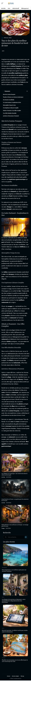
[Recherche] (28, 3)
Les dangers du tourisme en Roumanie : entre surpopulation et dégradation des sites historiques (13, 600)
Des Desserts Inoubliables (8, 99)
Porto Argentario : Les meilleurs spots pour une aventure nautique (14, 570)
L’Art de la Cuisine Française (9, 94)
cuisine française (16, 66)
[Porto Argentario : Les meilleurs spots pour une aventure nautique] (15, 555)
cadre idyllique (10, 64)
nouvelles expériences (15, 73)
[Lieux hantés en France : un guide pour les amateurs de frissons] (15, 488)
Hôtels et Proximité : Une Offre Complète (12, 110)
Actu (3, 51)
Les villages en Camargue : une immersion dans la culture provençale (14, 474)
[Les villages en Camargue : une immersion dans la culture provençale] (15, 463)
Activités (3, 477)
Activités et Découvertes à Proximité (11, 116)
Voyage (3, 528)
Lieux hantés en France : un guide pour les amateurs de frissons (15, 499)
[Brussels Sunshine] (11, 3)
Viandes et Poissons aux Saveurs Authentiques (13, 97)
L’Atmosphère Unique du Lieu (9, 105)
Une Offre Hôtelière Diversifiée (9, 113)
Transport (4, 567)
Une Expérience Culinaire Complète (10, 108)
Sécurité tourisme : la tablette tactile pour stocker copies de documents (15, 631)
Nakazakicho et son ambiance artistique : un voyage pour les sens (15, 525)
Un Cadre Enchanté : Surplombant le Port (12, 102)
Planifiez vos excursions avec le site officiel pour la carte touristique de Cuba (15, 660)
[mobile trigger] (3, 3)
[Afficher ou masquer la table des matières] (19, 91)
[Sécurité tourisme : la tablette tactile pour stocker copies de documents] (15, 616)
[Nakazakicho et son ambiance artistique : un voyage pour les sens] (15, 514)
